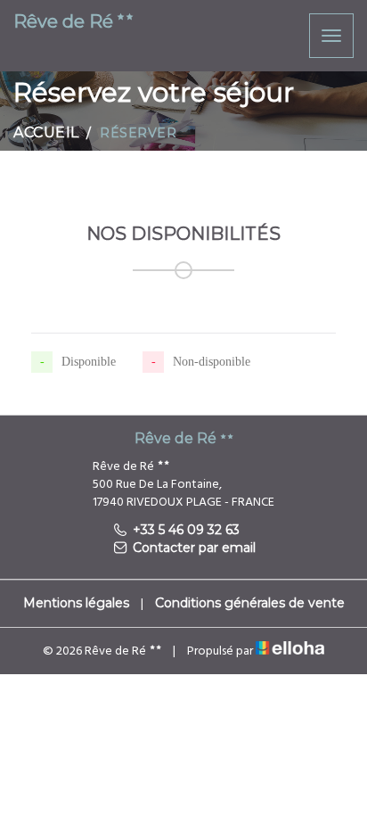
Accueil (46, 132)
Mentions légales (76, 603)
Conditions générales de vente (250, 603)
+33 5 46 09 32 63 (186, 530)
